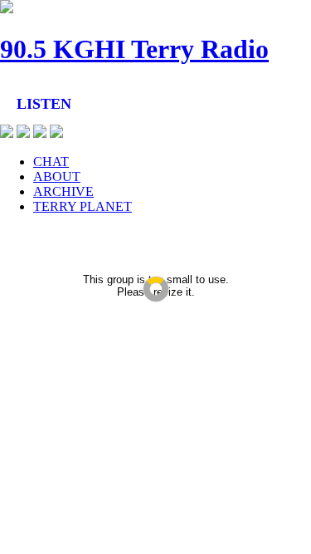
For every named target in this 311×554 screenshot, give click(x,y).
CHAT (51, 161)
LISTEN (44, 104)
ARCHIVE (63, 191)
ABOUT (56, 176)
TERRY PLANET (82, 206)
